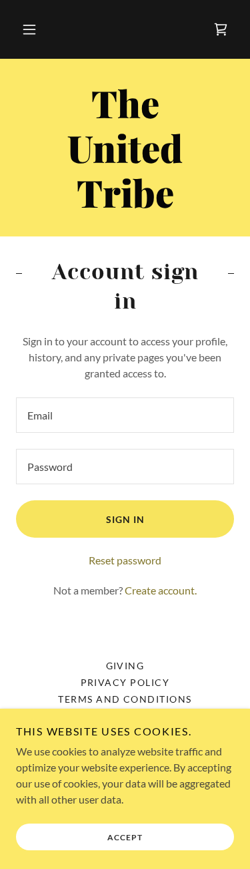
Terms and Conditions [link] (125, 699)
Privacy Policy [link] (125, 682)
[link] (220, 29)
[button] (29, 29)
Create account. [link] (161, 590)
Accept (125, 837)
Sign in (125, 519)
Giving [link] (125, 665)
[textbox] (125, 415)
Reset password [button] (125, 560)
